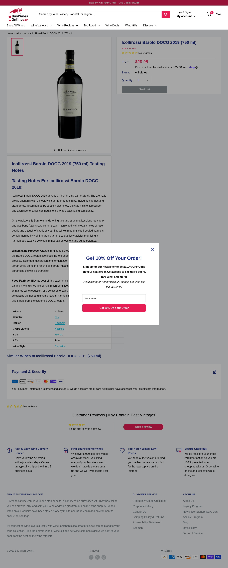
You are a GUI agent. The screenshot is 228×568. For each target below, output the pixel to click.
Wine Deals (112, 25)
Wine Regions (65, 25)
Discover (148, 25)
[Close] (152, 249)
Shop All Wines (16, 25)
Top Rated (90, 25)
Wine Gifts (131, 25)
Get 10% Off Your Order (114, 308)
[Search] (166, 14)
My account (185, 16)
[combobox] (99, 14)
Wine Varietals (39, 25)
